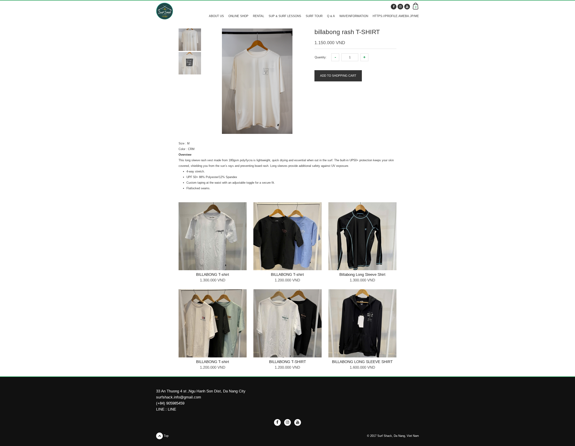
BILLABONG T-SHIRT (287, 362)
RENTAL (258, 16)
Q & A (331, 16)
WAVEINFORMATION (353, 16)
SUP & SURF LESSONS (285, 16)
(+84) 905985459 (170, 403)
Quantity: (321, 57)
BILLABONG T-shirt (212, 274)
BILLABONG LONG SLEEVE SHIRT (362, 362)
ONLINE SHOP (238, 16)
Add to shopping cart (338, 75)
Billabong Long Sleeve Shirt (362, 274)
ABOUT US (216, 16)
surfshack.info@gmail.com (178, 397)
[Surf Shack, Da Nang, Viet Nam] (164, 11)
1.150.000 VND (329, 42)
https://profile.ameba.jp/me (396, 16)
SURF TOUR (314, 16)
